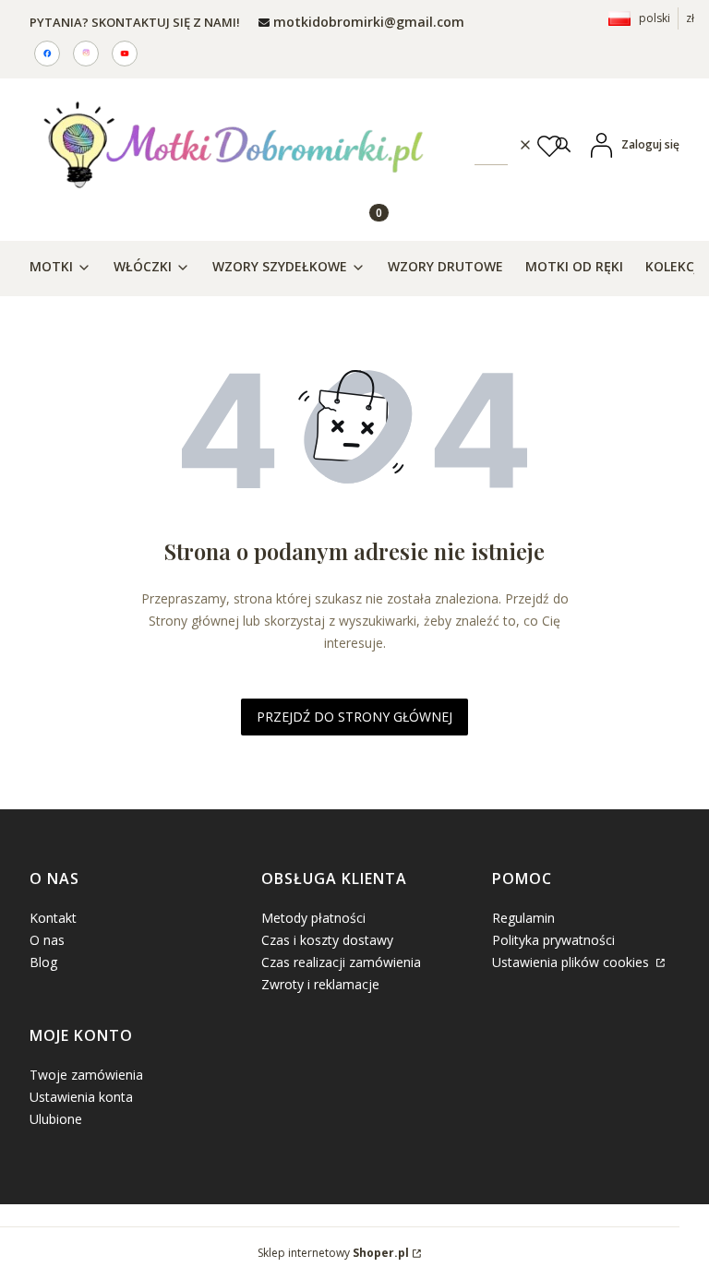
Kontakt (53, 917)
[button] (563, 144)
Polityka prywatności (553, 940)
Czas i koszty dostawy (327, 940)
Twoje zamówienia (86, 1074)
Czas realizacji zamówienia (341, 962)
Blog (43, 962)
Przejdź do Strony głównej (354, 716)
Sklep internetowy (333, 1253)
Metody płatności (313, 917)
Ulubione (56, 1119)
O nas (47, 940)
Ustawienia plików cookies (572, 962)
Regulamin (523, 917)
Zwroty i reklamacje (320, 984)
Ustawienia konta (81, 1097)
